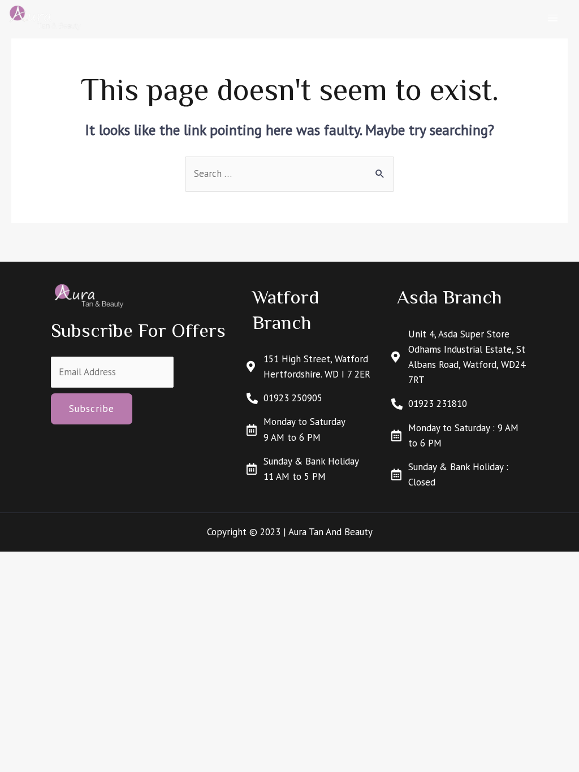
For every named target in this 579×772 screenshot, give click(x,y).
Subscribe (91, 408)
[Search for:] (289, 173)
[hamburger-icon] (553, 18)
